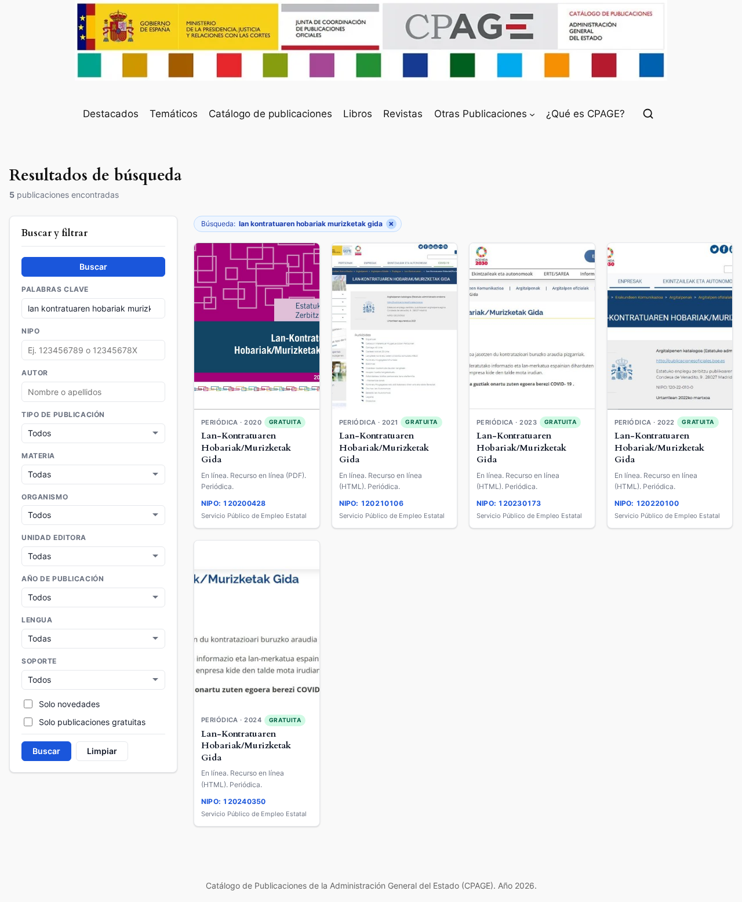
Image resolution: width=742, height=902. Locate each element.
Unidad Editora (53, 538)
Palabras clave (55, 289)
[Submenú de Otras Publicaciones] (532, 114)
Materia (38, 455)
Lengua (36, 620)
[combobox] (93, 391)
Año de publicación (62, 579)
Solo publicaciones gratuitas (92, 721)
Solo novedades (69, 703)
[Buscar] (648, 114)
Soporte (39, 661)
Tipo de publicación (63, 414)
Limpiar (102, 750)
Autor (34, 373)
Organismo (44, 496)
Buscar (93, 266)
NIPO (30, 331)
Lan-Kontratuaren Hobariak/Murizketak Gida (246, 448)
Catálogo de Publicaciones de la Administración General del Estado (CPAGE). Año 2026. (371, 885)
